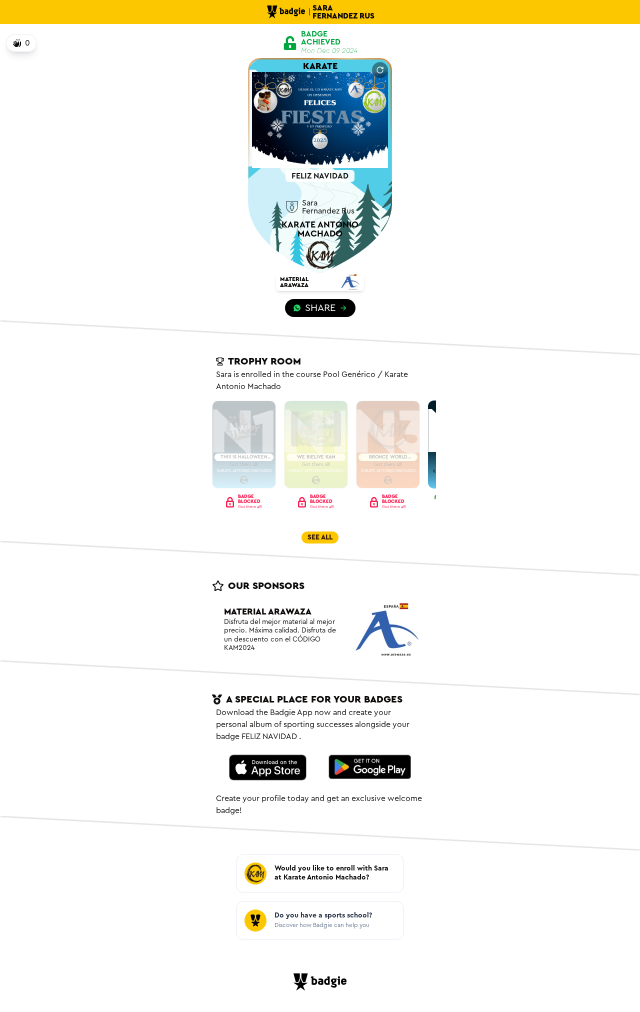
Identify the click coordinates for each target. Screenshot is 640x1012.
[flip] (380, 70)
